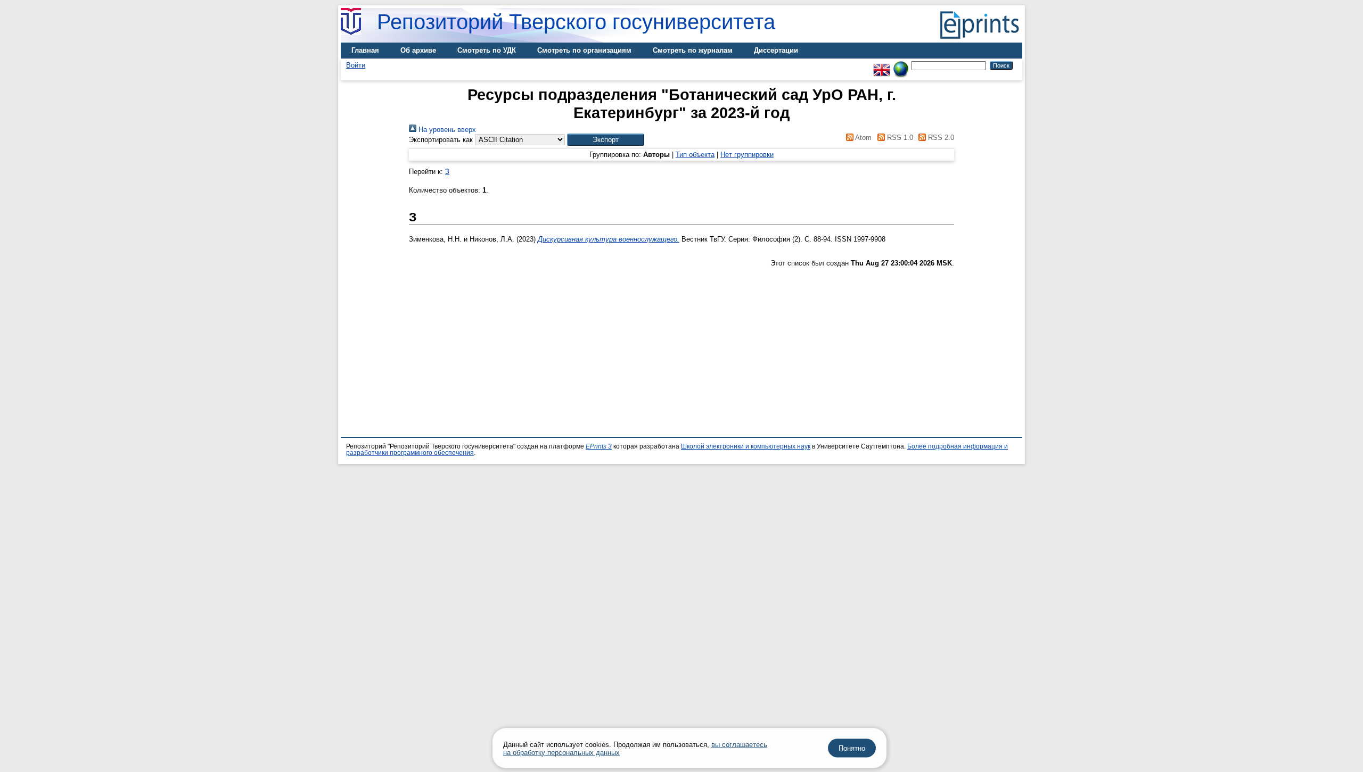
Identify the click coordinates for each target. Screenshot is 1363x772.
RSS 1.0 (899, 138)
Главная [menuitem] (365, 50)
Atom (862, 138)
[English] (881, 65)
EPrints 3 (599, 446)
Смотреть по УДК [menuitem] (486, 50)
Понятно (852, 748)
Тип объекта (695, 155)
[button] (605, 140)
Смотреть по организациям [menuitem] (584, 50)
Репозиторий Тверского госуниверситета (576, 22)
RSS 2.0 (940, 138)
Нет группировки (747, 155)
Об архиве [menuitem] (418, 50)
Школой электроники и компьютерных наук (745, 446)
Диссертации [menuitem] (776, 50)
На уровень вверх (446, 130)
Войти (355, 65)
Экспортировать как (441, 140)
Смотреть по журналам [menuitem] (693, 50)
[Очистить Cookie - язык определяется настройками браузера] (900, 65)
